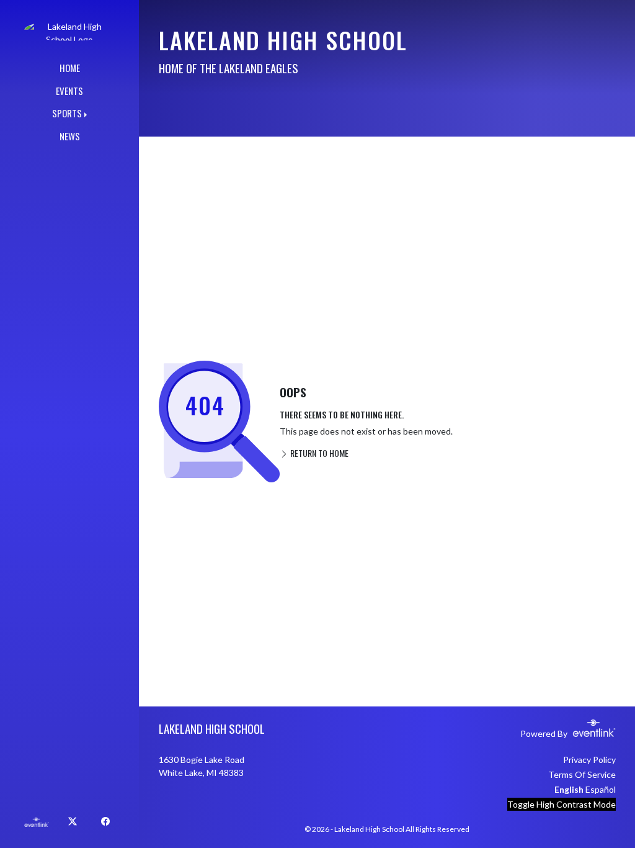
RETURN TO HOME (318, 452)
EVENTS (69, 90)
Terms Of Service (582, 774)
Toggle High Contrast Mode (561, 804)
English (569, 789)
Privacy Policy (589, 759)
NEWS (70, 136)
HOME (70, 67)
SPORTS (67, 113)
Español (600, 789)
